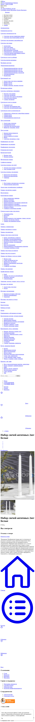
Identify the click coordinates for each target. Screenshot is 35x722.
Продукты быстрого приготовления (14, 354)
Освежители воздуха (6, 30)
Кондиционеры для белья (11, 50)
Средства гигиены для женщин (9, 172)
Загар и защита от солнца (11, 136)
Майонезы (7, 336)
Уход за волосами (5, 120)
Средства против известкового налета (14, 53)
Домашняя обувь (8, 214)
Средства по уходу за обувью (9, 57)
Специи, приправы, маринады (12, 343)
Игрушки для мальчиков (7, 291)
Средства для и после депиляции (13, 96)
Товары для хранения (7, 269)
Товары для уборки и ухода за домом (11, 256)
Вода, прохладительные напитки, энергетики (16, 364)
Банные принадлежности (11, 133)
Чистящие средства (6, 63)
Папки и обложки (9, 199)
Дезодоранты (7, 134)
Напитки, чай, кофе (6, 361)
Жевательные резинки (10, 320)
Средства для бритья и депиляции (10, 91)
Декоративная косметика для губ (13, 69)
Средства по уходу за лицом (8, 102)
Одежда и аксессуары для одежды (10, 211)
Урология (3, 180)
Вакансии (6, 675)
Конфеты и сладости (9, 323)
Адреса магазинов (9, 382)
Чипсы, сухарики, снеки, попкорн (13, 358)
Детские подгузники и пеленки (12, 167)
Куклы (6, 288)
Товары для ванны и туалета (8, 229)
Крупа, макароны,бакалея (8, 346)
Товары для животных (7, 232)
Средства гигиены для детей (9, 165)
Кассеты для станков (9, 93)
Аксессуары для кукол (10, 287)
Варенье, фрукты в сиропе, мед (12, 331)
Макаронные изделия (10, 350)
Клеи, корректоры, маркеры (11, 198)
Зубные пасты (8, 115)
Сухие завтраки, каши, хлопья (12, 357)
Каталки (3, 302)
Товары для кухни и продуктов (9, 235)
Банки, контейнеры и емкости (12, 237)
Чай (5, 373)
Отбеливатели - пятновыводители (13, 51)
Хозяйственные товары (7, 271)
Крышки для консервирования (12, 239)
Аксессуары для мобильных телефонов (11, 187)
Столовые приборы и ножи (11, 248)
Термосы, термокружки (7, 226)
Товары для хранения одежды (12, 221)
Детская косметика (9, 74)
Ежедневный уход (6, 78)
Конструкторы (5, 305)
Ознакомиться (9, 2)
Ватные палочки (8, 156)
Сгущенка (7, 341)
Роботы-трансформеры (10, 295)
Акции (6, 385)
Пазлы (2, 310)
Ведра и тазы (7, 259)
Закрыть (15, 2)
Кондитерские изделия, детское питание (12, 316)
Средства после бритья (10, 98)
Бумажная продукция (7, 150)
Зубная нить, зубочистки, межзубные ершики (16, 113)
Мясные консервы (9, 337)
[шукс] (3, 2)
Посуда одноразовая (9, 245)
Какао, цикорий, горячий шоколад (13, 365)
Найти (18, 375)
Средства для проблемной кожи (13, 108)
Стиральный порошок (10, 54)
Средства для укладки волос (12, 126)
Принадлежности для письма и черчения (15, 205)
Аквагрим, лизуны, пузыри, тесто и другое (13, 281)
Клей (5, 274)
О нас (5, 673)
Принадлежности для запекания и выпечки (16, 246)
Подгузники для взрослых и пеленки (14, 183)
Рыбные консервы (9, 340)
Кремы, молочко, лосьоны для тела (13, 85)
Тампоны (6, 177)
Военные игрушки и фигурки (12, 294)
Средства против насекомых (8, 60)
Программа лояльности (10, 684)
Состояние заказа (5, 10)
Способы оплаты (8, 685)
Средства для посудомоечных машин (14, 36)
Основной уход (8, 105)
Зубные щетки (8, 116)
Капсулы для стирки (9, 48)
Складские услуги (9, 696)
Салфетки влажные (6, 162)
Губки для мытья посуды (11, 260)
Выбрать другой (10, 8)
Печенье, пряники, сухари (11, 324)
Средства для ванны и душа (11, 139)
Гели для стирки (8, 47)
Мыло (5, 137)
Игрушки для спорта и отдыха (9, 299)
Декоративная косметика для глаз (13, 68)
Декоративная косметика (7, 65)
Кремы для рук (8, 84)
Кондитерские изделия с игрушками (14, 321)
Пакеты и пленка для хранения (12, 242)
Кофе (5, 367)
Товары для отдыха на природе (9, 250)
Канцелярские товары (7, 195)
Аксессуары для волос (10, 123)
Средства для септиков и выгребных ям (12, 40)
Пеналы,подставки (9, 201)
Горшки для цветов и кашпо (8, 190)
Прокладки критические (11, 176)
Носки (5, 217)
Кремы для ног (8, 82)
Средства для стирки (6, 43)
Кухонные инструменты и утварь (13, 240)
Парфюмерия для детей (7, 141)
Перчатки (6, 264)
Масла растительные (9, 351)
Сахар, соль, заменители (10, 356)
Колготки (6, 215)
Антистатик (7, 46)
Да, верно (3, 8)
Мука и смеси (8, 353)
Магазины (13, 10)
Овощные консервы (9, 338)
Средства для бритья (9, 95)
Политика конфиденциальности (13, 688)
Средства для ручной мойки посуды (14, 37)
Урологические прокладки (11, 184)
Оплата (19, 10)
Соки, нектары (8, 371)
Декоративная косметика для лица (13, 71)
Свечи (2, 224)
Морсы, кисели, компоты (11, 368)
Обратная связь (8, 687)
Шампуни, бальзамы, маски (11, 127)
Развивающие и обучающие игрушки (11, 313)
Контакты (23, 10)
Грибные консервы (9, 333)
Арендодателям (8, 694)
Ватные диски (8, 155)
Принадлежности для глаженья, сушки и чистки (17, 218)
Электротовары (8, 278)
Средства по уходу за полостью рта (10, 110)
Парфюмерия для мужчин (8, 147)
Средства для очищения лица (12, 106)
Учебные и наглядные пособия (12, 208)
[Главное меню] (3, 378)
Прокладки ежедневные (10, 174)
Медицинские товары (7, 159)
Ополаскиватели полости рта (12, 117)
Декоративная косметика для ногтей (14, 72)
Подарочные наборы (6, 88)
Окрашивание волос (9, 124)
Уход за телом (4, 130)
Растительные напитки (10, 370)
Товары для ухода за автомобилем (13, 275)
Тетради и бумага (9, 207)
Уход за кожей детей (9, 169)
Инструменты (4, 192)
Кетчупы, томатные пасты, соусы (13, 334)
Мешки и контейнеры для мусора (13, 263)
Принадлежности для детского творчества (15, 202)
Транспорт (7, 296)
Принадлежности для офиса (11, 204)
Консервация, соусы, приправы (9, 328)
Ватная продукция (6, 152)
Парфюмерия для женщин (8, 144)
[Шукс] (17, 1)
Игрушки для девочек (7, 284)
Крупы (6, 348)
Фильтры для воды (9, 277)
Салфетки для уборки (10, 266)
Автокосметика (5, 28)
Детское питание (8, 318)
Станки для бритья (9, 99)
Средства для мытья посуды (8, 33)
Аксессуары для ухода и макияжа (13, 81)
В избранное (4, 450)
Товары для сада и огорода (8, 253)
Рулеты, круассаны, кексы (11, 326)
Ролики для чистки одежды (11, 219)
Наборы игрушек (5, 307)
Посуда (6, 243)
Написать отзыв (5, 536)
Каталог (6, 386)
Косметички (7, 75)
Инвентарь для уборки (10, 261)
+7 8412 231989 (8, 4)
